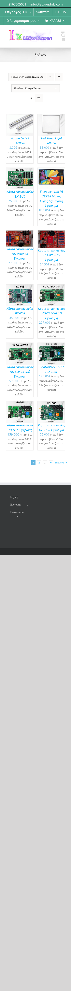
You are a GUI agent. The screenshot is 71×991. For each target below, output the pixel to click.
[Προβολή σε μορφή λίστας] (39, 98)
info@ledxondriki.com (46, 4)
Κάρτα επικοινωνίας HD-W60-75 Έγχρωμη (19, 253)
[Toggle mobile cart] (63, 39)
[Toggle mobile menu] (63, 31)
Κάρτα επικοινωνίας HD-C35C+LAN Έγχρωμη (51, 313)
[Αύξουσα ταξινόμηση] (59, 77)
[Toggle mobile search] (63, 35)
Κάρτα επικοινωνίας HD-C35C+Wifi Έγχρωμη (19, 371)
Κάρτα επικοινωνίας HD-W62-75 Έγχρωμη (51, 255)
